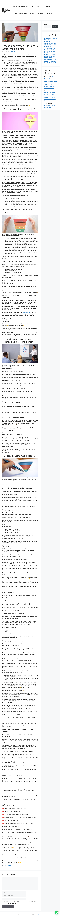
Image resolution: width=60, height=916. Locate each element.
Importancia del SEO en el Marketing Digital (50, 99)
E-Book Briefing (49, 13)
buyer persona (32, 13)
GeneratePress (39, 914)
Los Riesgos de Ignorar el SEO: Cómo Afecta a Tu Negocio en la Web (50, 56)
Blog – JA (48, 6)
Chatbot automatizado (41, 17)
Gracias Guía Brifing (17, 17)
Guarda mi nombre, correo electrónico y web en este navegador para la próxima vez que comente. (20, 902)
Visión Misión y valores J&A (29, 17)
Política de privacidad (17, 10)
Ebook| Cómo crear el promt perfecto (32, 10)
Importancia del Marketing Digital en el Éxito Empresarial (50, 40)
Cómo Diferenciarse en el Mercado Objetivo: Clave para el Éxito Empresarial (50, 61)
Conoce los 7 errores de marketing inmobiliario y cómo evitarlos (50, 45)
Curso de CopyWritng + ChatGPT (20, 13)
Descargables (40, 13)
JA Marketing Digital (6, 10)
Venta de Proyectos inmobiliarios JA (20, 6)
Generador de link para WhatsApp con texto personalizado (38, 2)
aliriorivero (46, 84)
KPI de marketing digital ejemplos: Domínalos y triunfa (14, 866)
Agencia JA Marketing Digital (38, 6)
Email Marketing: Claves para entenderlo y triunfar (49, 86)
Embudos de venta (7, 865)
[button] (56, 912)
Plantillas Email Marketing (18, 2)
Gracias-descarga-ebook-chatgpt (49, 10)
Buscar (46, 24)
